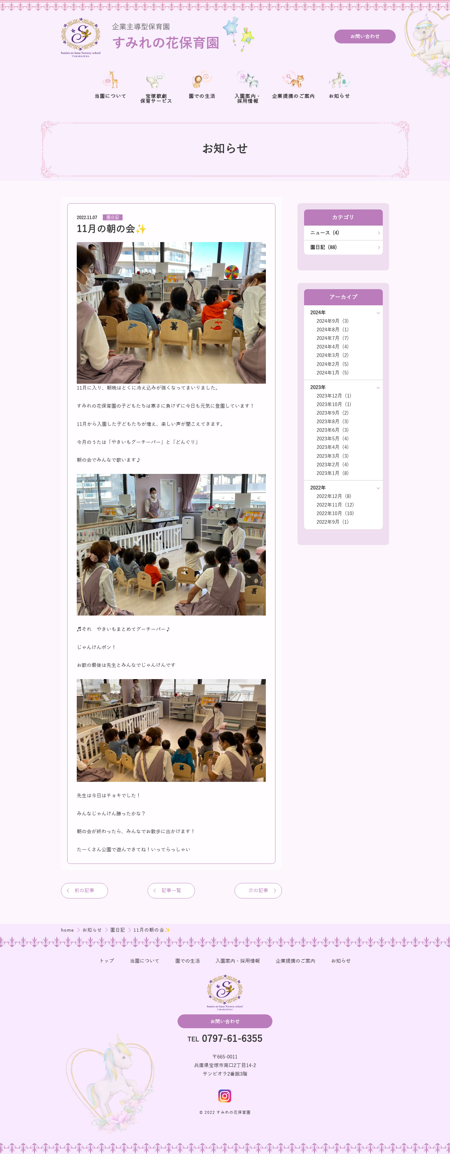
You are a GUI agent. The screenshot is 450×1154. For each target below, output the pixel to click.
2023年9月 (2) (333, 413)
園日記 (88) (323, 247)
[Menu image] (225, 1096)
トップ (106, 961)
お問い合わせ (365, 36)
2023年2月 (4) (333, 464)
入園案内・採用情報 (237, 961)
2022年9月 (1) (333, 522)
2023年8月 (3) (333, 421)
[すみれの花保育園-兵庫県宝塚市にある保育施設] (159, 36)
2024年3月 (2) (333, 355)
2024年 (318, 312)
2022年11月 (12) (335, 505)
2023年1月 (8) (333, 473)
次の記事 (258, 890)
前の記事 (84, 890)
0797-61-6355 (232, 1039)
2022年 (318, 487)
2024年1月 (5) (333, 372)
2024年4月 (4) (333, 346)
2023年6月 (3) (333, 430)
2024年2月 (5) (333, 364)
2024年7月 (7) (333, 338)
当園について (144, 961)
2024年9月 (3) (333, 321)
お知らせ (93, 930)
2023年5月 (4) (333, 438)
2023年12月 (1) (334, 395)
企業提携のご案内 (295, 961)
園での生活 (187, 961)
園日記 (112, 217)
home (68, 930)
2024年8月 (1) (333, 329)
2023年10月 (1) (334, 404)
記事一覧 (171, 890)
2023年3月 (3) (333, 456)
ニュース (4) (324, 232)
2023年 (318, 387)
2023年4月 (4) (333, 447)
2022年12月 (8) (334, 496)
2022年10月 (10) (335, 513)
